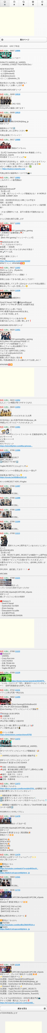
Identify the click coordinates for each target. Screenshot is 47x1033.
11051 (17, 330)
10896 (17, 51)
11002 (17, 223)
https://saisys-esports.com (13, 169)
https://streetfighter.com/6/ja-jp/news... (16, 446)
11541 (17, 877)
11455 (17, 697)
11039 (17, 291)
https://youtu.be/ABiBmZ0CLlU (13, 477)
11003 (17, 268)
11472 (17, 739)
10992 (17, 178)
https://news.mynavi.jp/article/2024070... (28, 681)
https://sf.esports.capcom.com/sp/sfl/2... (17, 1003)
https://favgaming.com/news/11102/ (15, 261)
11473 (17, 784)
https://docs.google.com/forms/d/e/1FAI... (17, 789)
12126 (17, 965)
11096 (17, 450)
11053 (17, 407)
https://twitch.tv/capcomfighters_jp (15, 873)
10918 (17, 94)
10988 (17, 140)
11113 (17, 533)
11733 (17, 890)
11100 (17, 522)
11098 (17, 498)
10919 (17, 113)
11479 (17, 855)
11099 (17, 510)
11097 (17, 486)
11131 (17, 690)
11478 (17, 816)
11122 (17, 651)
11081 (17, 427)
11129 (17, 673)
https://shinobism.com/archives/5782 (16, 735)
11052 (17, 400)
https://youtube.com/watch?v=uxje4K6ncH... (19, 869)
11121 (17, 578)
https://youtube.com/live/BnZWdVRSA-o (17, 925)
